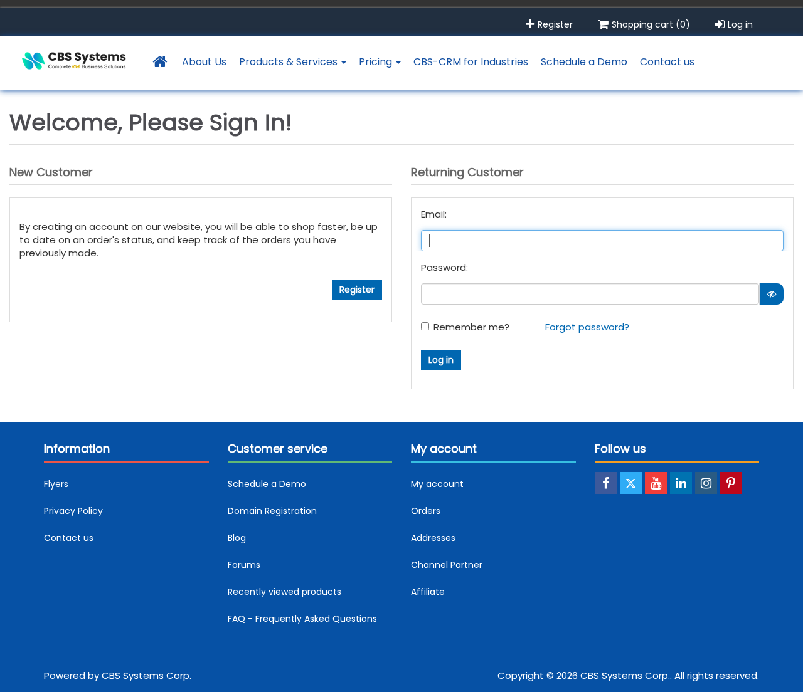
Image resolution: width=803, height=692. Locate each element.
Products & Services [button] (289, 62)
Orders (425, 511)
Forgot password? (587, 326)
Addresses (433, 538)
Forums (244, 564)
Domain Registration (272, 511)
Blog (237, 538)
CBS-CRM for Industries (470, 62)
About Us (204, 62)
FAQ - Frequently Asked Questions (302, 618)
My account (437, 484)
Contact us (667, 62)
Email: (434, 214)
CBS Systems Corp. (146, 675)
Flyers (56, 484)
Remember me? (471, 326)
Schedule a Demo (584, 62)
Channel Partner (446, 564)
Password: (444, 267)
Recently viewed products (284, 591)
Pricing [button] (377, 62)
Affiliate (428, 591)
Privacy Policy (73, 511)
